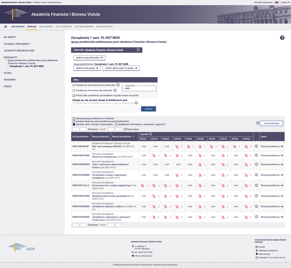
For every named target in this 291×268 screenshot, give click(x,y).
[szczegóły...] (181, 146)
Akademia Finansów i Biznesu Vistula (104, 50)
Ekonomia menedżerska (104, 156)
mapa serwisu (264, 254)
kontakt (262, 247)
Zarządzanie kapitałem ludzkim (107, 206)
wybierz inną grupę (85, 68)
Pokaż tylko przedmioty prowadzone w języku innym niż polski (107, 95)
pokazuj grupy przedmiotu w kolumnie (94, 118)
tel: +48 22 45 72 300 (143, 252)
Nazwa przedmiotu (122, 136)
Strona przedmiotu (270, 146)
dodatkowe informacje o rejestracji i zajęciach (141, 124)
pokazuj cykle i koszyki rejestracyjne (94, 124)
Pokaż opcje (132, 129)
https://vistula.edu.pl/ (144, 256)
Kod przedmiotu (80, 136)
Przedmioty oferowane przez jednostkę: (95, 85)
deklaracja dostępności (268, 251)
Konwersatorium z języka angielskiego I (112, 185)
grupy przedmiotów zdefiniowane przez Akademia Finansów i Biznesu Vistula (33, 62)
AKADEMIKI (10, 79)
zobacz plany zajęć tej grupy (119, 68)
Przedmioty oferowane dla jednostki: (94, 90)
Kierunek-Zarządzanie (103, 154)
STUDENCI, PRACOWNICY (17, 44)
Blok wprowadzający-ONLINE (106, 146)
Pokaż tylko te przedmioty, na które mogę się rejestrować (105, 103)
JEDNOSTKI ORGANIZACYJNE (19, 50)
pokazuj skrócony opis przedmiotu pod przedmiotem (102, 121)
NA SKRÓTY (10, 37)
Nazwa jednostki (100, 136)
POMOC (8, 86)
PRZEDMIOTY (11, 57)
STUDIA (8, 73)
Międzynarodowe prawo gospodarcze (111, 196)
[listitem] (18, 27)
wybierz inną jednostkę (87, 57)
